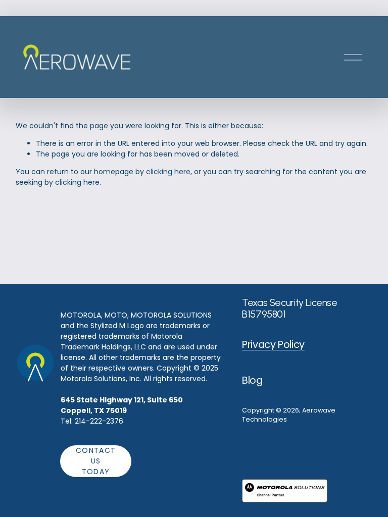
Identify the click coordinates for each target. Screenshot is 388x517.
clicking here (168, 172)
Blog (252, 380)
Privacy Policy (273, 344)
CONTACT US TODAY (96, 461)
